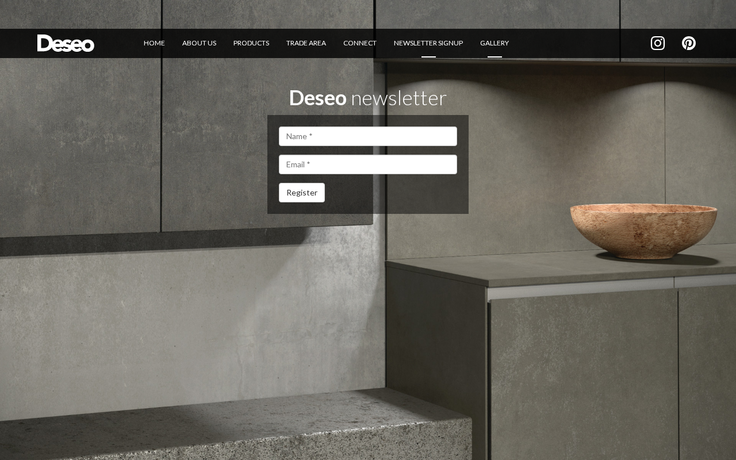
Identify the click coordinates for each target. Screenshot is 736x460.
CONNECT (360, 43)
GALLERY (494, 43)
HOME (154, 43)
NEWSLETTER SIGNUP (428, 43)
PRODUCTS (251, 43)
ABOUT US (199, 43)
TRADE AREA (306, 43)
